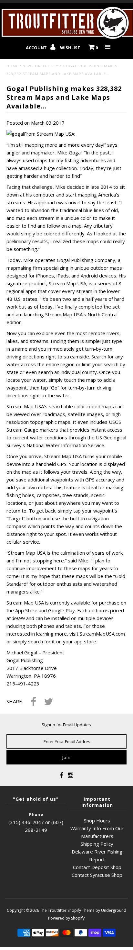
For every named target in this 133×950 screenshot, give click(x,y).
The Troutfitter (53, 910)
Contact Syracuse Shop (97, 875)
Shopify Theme (81, 910)
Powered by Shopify (66, 918)
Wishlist (70, 48)
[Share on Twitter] (48, 702)
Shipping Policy (97, 844)
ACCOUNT (37, 48)
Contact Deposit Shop (97, 867)
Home (12, 65)
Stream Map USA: (56, 133)
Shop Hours (97, 820)
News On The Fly (40, 65)
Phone (36, 814)
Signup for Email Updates (66, 725)
